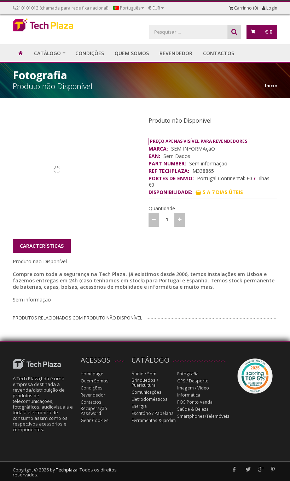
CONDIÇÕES (89, 53)
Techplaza (66, 470)
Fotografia (187, 373)
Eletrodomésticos (150, 399)
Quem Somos (95, 380)
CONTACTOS (218, 53)
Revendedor (93, 395)
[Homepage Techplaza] (43, 26)
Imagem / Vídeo (193, 388)
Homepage (92, 373)
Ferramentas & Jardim (154, 420)
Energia (139, 406)
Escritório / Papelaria (153, 413)
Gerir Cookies (95, 420)
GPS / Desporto (193, 380)
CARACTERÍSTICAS (42, 245)
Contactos (91, 402)
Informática (188, 395)
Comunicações (147, 392)
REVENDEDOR (176, 53)
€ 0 (268, 31)
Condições (92, 388)
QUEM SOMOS (132, 53)
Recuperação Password (94, 411)
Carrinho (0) (245, 8)
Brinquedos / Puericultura (145, 382)
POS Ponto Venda (195, 402)
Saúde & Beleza (193, 409)
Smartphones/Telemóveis (203, 416)
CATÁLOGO (47, 53)
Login (271, 8)
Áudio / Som (144, 373)
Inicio (271, 85)
